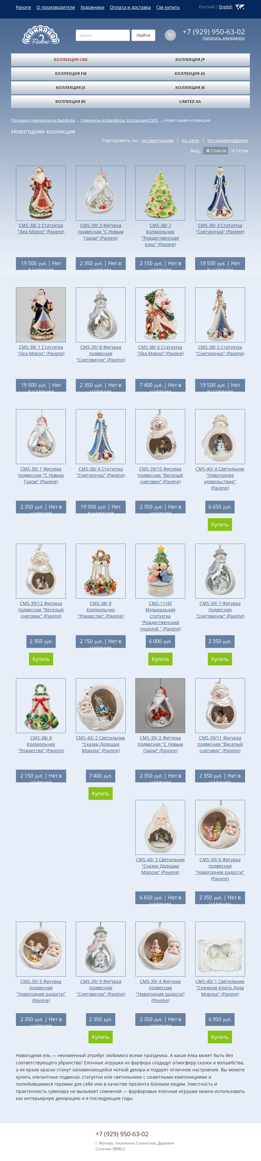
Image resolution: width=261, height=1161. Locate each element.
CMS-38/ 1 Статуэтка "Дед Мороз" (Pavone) (41, 350)
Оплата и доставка (130, 7)
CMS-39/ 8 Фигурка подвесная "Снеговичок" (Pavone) (100, 353)
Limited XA (190, 101)
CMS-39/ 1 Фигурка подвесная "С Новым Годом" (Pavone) (41, 475)
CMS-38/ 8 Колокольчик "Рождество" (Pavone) (41, 744)
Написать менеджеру (223, 38)
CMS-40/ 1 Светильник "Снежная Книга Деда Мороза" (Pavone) (219, 987)
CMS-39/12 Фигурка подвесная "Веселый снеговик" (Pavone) (41, 609)
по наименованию (228, 140)
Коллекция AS (190, 73)
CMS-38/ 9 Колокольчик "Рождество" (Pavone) (100, 609)
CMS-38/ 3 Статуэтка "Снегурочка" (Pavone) (220, 228)
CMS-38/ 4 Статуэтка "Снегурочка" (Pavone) (100, 472)
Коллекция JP (190, 59)
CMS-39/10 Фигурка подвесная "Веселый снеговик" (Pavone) (160, 475)
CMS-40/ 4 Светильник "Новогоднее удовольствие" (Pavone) (219, 478)
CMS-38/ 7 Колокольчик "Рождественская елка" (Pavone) (160, 234)
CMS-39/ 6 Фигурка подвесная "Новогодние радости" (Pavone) (219, 869)
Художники (92, 7)
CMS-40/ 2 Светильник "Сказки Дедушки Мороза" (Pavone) (100, 744)
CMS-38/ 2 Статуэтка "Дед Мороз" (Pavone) (41, 228)
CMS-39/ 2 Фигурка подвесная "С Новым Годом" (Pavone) (160, 744)
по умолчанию (157, 140)
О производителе (56, 7)
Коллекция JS (70, 87)
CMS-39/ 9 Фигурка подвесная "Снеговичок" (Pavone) (100, 987)
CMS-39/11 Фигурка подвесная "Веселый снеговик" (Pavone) (220, 744)
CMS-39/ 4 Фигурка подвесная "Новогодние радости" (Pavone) (160, 990)
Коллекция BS (70, 101)
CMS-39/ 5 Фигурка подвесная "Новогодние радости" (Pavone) (41, 990)
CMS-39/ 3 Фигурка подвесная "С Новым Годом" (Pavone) (100, 231)
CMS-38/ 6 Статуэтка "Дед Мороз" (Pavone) (160, 350)
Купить (220, 524)
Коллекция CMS (71, 59)
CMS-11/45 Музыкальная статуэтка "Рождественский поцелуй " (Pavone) (160, 616)
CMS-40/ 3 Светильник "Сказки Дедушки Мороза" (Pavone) (160, 865)
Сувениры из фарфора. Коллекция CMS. (120, 120)
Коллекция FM (71, 73)
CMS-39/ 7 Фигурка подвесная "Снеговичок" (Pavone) (220, 609)
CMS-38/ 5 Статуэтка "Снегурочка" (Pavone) (220, 350)
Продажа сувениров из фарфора (43, 120)
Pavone (23, 7)
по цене (190, 140)
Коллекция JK (190, 87)
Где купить (168, 7)
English (225, 7)
